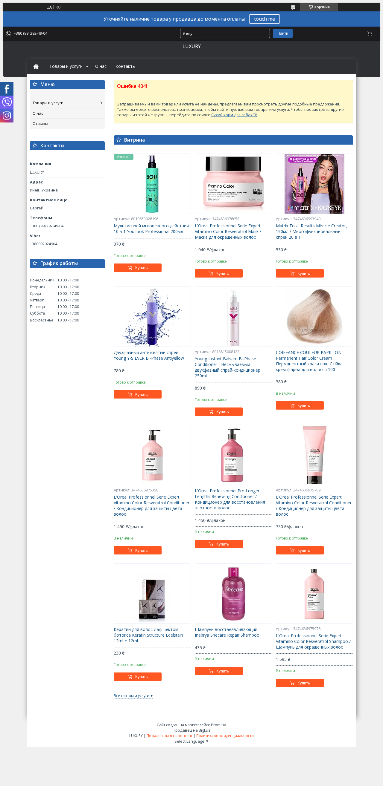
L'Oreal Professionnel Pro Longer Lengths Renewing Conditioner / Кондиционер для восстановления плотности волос (230, 499)
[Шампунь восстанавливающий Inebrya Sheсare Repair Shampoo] (233, 593)
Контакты (125, 66)
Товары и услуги (66, 66)
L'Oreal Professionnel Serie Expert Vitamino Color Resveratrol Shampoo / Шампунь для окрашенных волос (313, 641)
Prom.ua (218, 724)
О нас (101, 66)
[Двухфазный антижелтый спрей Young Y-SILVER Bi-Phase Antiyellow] (152, 316)
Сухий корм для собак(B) (234, 114)
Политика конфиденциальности (225, 735)
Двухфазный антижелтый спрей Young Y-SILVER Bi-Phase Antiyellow (149, 355)
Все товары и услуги (131, 695)
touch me (264, 19)
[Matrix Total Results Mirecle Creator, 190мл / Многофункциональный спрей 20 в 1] (314, 184)
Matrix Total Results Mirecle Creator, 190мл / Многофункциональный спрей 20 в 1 (311, 231)
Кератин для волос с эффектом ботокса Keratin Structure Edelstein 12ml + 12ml (148, 635)
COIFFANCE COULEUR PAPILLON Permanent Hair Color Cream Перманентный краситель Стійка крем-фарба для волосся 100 (309, 361)
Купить (141, 268)
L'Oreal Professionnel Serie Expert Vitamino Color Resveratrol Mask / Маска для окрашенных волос (228, 231)
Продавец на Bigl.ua (192, 730)
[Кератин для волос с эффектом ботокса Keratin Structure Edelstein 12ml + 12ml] (152, 593)
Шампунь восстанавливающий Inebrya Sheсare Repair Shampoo (227, 632)
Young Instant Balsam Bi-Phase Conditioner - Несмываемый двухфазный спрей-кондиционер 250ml (227, 367)
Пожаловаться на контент (169, 735)
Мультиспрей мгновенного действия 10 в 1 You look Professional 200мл (151, 228)
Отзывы (40, 123)
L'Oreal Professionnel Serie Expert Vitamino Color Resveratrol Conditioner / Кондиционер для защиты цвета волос (151, 505)
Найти (282, 33)
